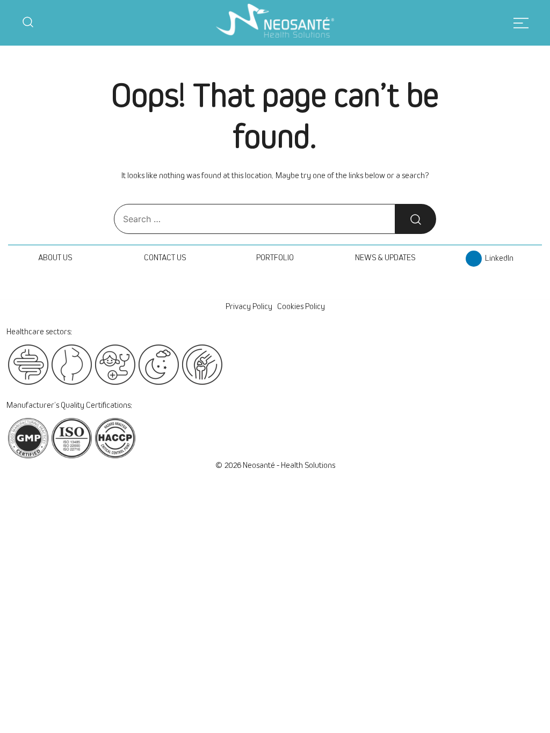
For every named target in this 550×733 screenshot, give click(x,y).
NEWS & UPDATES (385, 257)
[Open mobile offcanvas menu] (521, 23)
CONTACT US (165, 257)
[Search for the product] (415, 219)
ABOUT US (55, 257)
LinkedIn (497, 258)
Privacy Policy (249, 306)
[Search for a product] (27, 23)
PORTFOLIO (275, 257)
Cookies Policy (301, 306)
